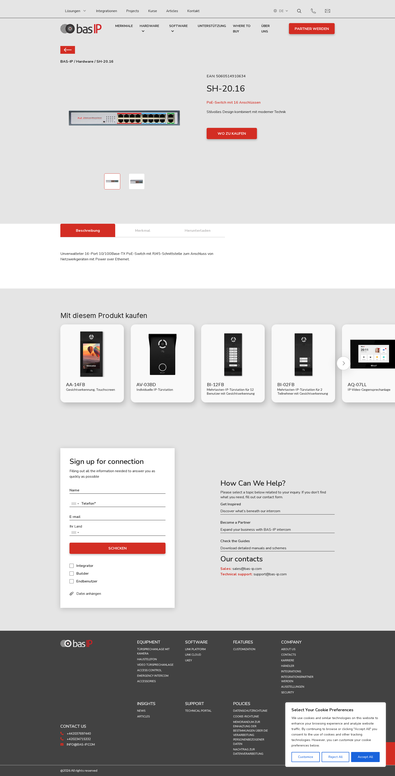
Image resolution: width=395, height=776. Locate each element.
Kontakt (193, 11)
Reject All (335, 757)
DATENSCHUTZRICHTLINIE (250, 711)
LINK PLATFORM (195, 649)
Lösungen (72, 11)
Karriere (287, 660)
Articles (172, 11)
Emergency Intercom (152, 676)
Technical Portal (198, 711)
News (141, 711)
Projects (132, 11)
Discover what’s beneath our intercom (250, 511)
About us (288, 649)
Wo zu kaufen (232, 133)
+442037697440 (78, 733)
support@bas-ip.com (270, 574)
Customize (305, 757)
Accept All (365, 757)
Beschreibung (88, 230)
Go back (67, 50)
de (281, 11)
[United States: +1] (75, 504)
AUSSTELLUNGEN (292, 687)
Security (287, 692)
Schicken (117, 548)
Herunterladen (198, 230)
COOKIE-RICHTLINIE (246, 716)
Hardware (149, 26)
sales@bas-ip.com (247, 568)
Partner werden (312, 28)
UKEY (188, 660)
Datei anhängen (88, 593)
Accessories (146, 681)
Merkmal (142, 230)
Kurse (152, 11)
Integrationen (106, 11)
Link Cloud (193, 655)
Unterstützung (212, 26)
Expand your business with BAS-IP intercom (255, 529)
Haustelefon (147, 659)
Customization (244, 649)
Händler (287, 666)
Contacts (288, 655)
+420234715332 (78, 739)
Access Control (149, 670)
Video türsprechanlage (155, 665)
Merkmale (124, 26)
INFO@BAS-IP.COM (80, 744)
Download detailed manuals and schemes (253, 548)
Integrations (291, 671)
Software (178, 26)
